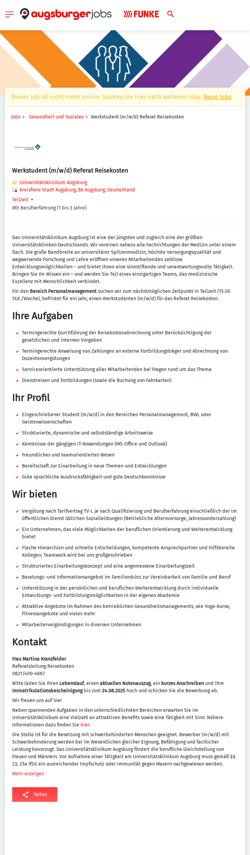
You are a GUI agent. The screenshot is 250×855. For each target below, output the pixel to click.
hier (84, 725)
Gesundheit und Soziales (56, 117)
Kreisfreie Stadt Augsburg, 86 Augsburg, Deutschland (77, 190)
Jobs (15, 117)
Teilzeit (20, 199)
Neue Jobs (217, 96)
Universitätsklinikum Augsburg (53, 182)
